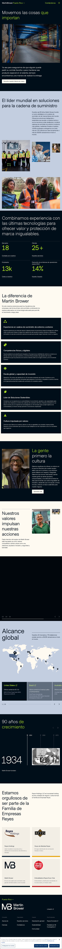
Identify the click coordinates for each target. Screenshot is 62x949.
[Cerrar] (59, 939)
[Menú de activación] (59, 3)
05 (10, 617)
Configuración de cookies (8, 945)
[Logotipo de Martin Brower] (7, 3)
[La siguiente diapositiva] (59, 617)
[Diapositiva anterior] (55, 617)
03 (3, 617)
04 (6, 617)
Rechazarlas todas (54, 945)
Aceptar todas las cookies (41, 945)
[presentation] (29, 749)
